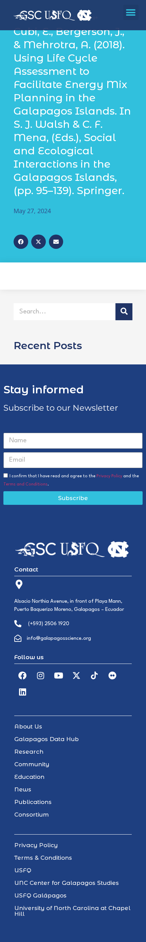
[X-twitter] (76, 675)
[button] (131, 12)
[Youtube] (58, 675)
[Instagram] (40, 675)
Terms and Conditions (25, 484)
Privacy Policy (109, 476)
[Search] (123, 311)
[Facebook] (22, 675)
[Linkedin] (22, 692)
